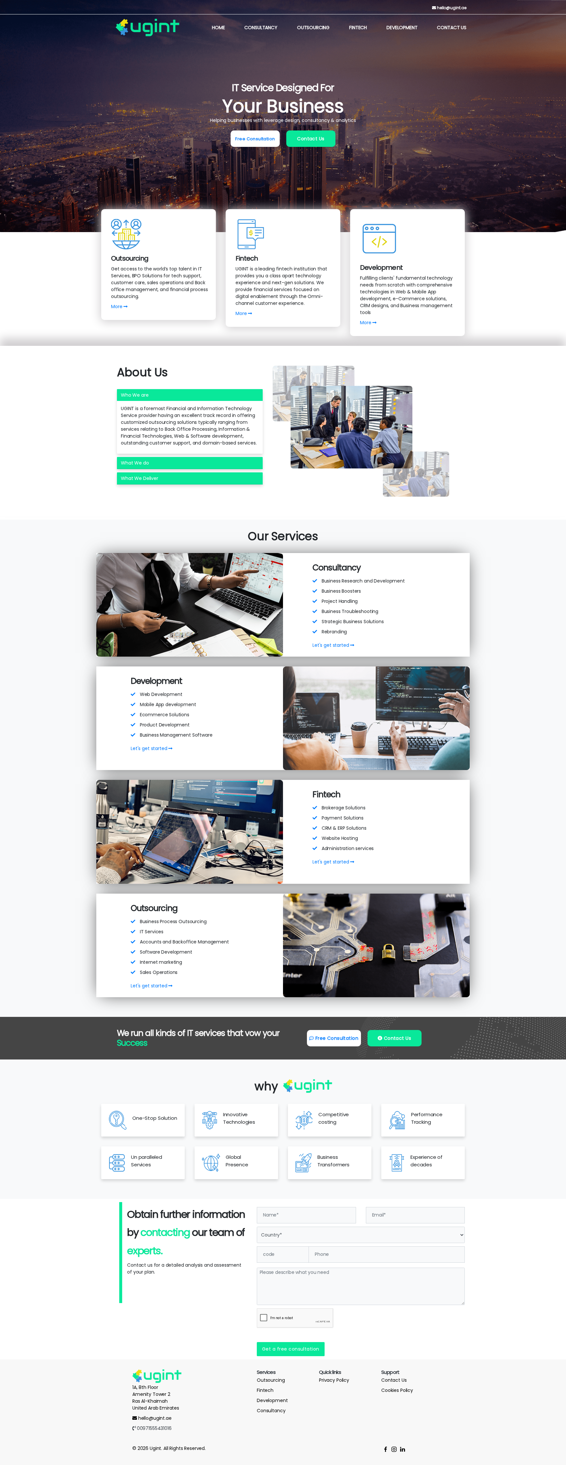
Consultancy (260, 27)
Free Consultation (255, 139)
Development (402, 27)
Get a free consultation (290, 1349)
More (117, 306)
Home (218, 27)
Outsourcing (313, 27)
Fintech (358, 27)
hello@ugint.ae (451, 7)
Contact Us (451, 27)
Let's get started (331, 645)
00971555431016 (154, 1428)
